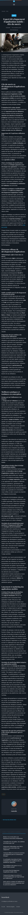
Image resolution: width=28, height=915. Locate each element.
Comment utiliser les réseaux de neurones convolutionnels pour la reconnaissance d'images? (14, 854)
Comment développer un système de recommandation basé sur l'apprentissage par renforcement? (13, 876)
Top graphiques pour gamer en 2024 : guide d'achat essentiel (12, 866)
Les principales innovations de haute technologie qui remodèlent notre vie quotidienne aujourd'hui (12, 860)
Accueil (3, 11)
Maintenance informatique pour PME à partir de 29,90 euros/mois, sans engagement (13, 848)
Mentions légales (11, 906)
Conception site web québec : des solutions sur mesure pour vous (14, 842)
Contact (18, 906)
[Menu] (14, 4)
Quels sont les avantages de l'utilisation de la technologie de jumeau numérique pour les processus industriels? (13, 883)
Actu (7, 11)
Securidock (5, 897)
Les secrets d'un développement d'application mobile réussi (11, 871)
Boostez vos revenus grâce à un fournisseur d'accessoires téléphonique (13, 837)
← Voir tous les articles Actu (8, 819)
